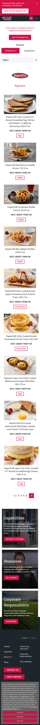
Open (36, 60)
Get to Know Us (20, 37)
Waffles (20, 178)
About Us (8, 657)
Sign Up (25, 638)
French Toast (20, 307)
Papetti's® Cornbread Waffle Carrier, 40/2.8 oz (21, 208)
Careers (7, 646)
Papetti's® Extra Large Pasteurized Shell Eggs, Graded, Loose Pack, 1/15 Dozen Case (20, 426)
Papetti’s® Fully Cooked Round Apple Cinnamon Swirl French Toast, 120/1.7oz (20, 294)
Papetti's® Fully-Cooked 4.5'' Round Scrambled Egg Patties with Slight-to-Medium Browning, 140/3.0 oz (20, 122)
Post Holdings (26, 661)
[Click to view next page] (31, 495)
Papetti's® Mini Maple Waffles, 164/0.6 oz (20, 250)
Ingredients (29, 50)
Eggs (20, 136)
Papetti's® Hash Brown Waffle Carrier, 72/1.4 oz (20, 167)
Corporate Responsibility (26, 655)
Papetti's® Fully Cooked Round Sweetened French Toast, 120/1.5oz (21, 338)
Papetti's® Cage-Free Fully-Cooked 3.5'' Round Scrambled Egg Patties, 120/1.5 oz (21, 471)
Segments (8, 651)
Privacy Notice (13, 696)
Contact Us (12, 670)
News (6, 662)
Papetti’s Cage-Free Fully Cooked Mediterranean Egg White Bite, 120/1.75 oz (20, 381)
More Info (20, 721)
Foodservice (10, 50)
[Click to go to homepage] (7, 18)
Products (20, 44)
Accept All (20, 712)
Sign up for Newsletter (15, 11)
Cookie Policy (25, 696)
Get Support (11, 578)
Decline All (20, 716)
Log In (34, 638)
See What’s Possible (15, 539)
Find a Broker (14, 677)
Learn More (11, 621)
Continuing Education (24, 647)
